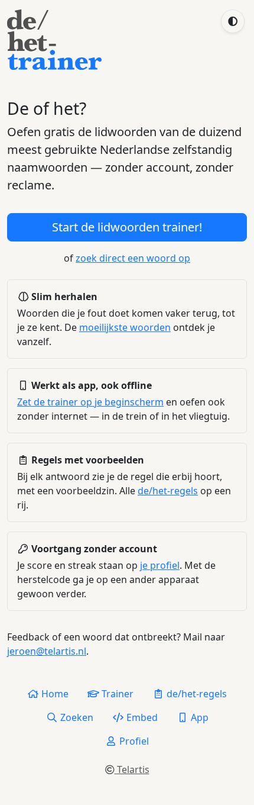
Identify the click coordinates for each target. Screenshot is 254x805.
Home (54, 693)
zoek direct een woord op (133, 258)
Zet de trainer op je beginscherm (90, 401)
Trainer (116, 693)
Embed (141, 717)
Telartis (132, 769)
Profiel (133, 741)
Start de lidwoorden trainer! (127, 227)
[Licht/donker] (233, 21)
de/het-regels (168, 490)
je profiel (160, 565)
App (198, 717)
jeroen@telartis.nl (46, 651)
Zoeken (75, 717)
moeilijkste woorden (125, 327)
